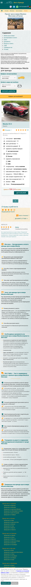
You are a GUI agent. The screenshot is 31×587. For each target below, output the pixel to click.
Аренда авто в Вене (9, 550)
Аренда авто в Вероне (9, 527)
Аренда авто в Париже (9, 535)
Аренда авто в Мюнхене (10, 507)
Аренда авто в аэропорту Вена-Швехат (13, 552)
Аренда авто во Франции (9, 533)
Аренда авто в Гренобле (10, 542)
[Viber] (10, 6)
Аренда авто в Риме (9, 520)
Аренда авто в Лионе (9, 537)
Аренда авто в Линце (9, 554)
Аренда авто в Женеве (9, 567)
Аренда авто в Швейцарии (9, 563)
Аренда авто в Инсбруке (10, 557)
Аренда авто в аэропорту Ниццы (12, 541)
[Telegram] (13, 6)
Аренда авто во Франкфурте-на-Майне (13, 511)
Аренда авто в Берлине (9, 505)
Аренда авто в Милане (9, 524)
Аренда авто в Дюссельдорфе (11, 512)
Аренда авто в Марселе (10, 539)
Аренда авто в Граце (9, 559)
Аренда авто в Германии (9, 503)
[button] (9, 77)
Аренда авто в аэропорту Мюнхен (12, 509)
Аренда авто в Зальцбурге (10, 555)
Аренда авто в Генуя (9, 526)
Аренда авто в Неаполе (10, 529)
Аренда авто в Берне (9, 565)
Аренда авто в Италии (8, 518)
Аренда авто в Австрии (8, 548)
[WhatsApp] (17, 6)
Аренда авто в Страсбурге (10, 544)
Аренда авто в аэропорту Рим (11, 522)
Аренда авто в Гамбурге (10, 514)
